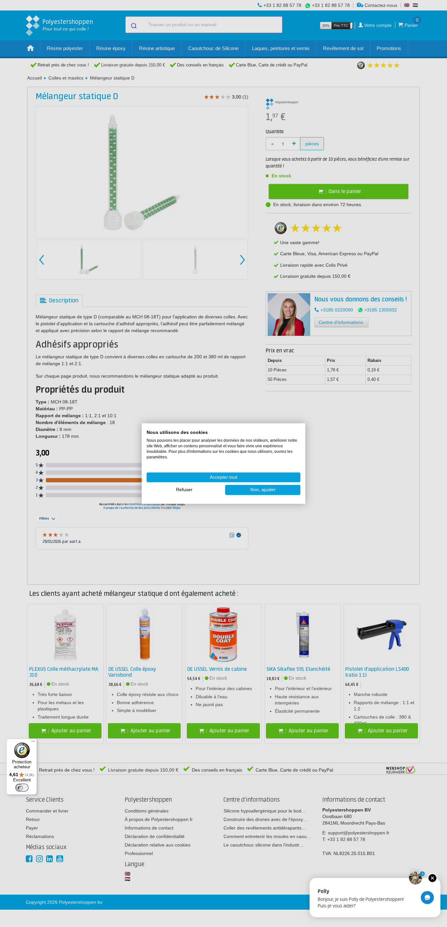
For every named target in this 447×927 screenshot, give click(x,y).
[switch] (21, 788)
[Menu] (33, 743)
